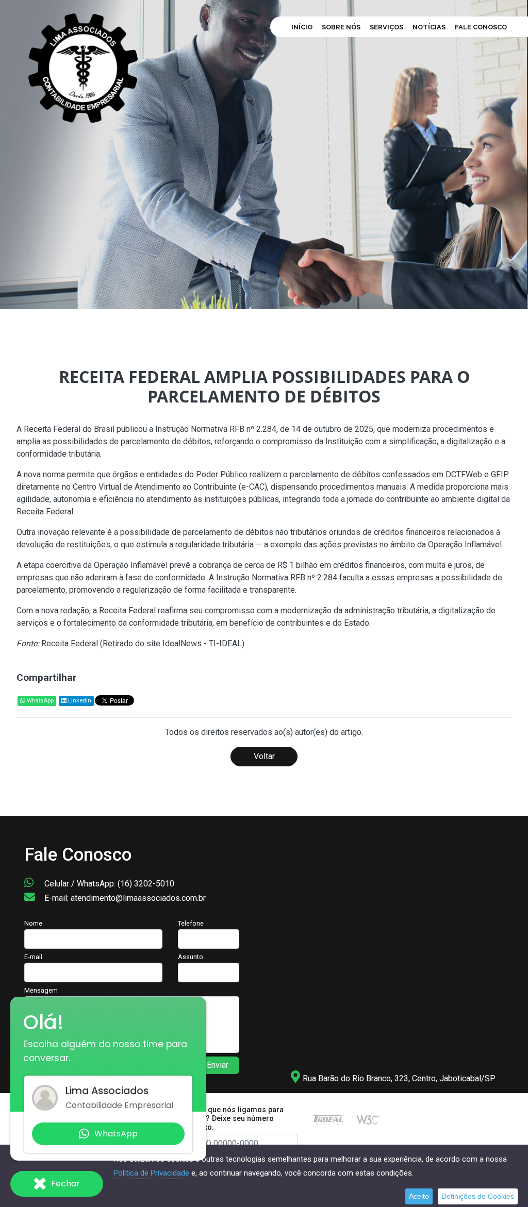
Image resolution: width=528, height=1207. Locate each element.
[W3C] (368, 1120)
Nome (33, 923)
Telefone (191, 923)
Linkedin (79, 700)
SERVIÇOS (386, 27)
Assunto (190, 957)
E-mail (33, 957)
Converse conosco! (150, 242)
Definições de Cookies (477, 1196)
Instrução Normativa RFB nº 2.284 (215, 429)
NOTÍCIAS (429, 27)
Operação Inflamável (465, 544)
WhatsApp (39, 700)
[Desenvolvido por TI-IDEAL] (328, 1120)
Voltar (264, 756)
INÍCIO (301, 27)
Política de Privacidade (151, 1173)
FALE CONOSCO (481, 27)
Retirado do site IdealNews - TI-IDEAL (172, 643)
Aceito (419, 1196)
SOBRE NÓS (341, 27)
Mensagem (41, 990)
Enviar (217, 1065)
